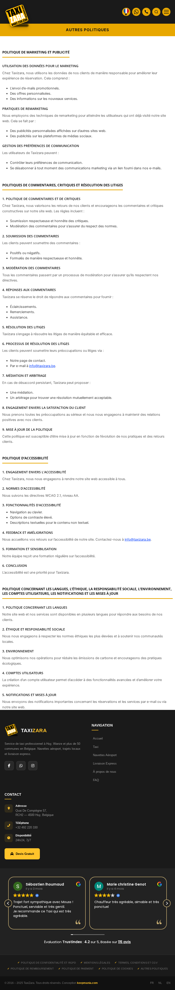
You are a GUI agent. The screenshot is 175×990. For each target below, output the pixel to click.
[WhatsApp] (21, 765)
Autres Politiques (154, 968)
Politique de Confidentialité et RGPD (48, 962)
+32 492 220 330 (26, 827)
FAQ (96, 780)
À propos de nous (104, 771)
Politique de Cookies (117, 968)
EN (168, 983)
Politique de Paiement (78, 968)
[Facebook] (9, 765)
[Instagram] (32, 765)
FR (152, 983)
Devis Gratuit (25, 854)
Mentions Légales (97, 962)
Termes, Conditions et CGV (137, 962)
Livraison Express (105, 763)
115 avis (124, 941)
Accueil (98, 738)
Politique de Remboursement (32, 968)
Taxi (95, 747)
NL (160, 983)
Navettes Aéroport (105, 755)
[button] (166, 903)
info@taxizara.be (42, 366)
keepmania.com (87, 983)
